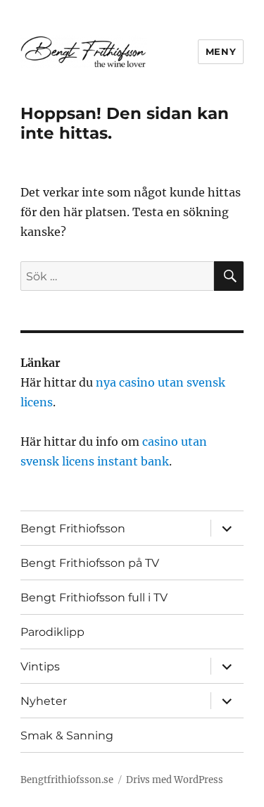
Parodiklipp (52, 632)
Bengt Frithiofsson (72, 528)
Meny (221, 51)
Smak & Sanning (66, 735)
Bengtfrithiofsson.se (66, 780)
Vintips (40, 666)
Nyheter (43, 701)
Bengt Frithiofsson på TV (89, 563)
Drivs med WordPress (174, 780)
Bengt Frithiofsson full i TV (94, 597)
